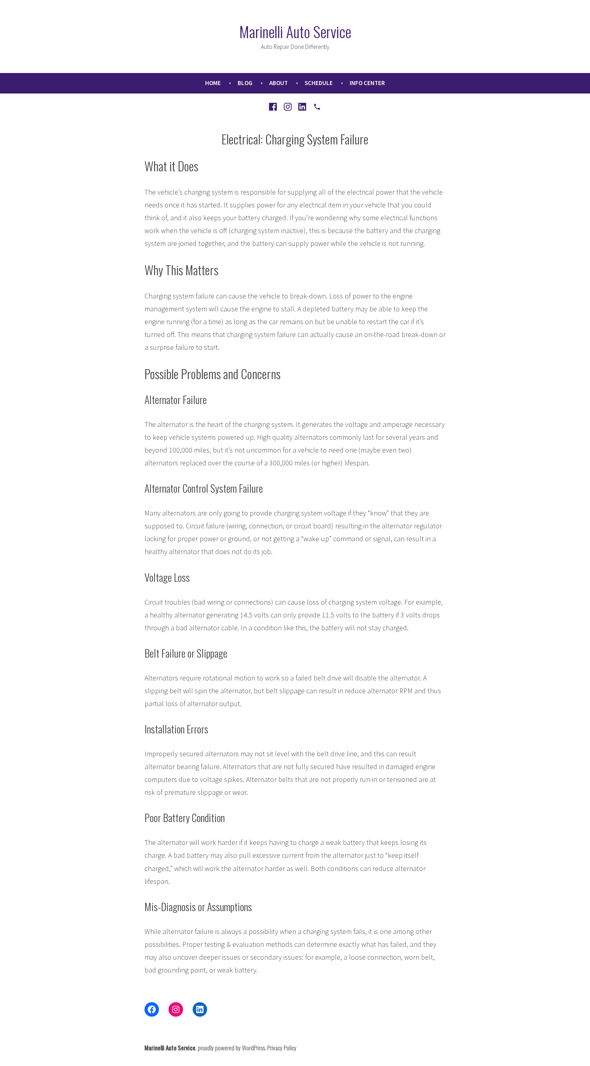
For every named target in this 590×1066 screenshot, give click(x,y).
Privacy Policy (282, 1047)
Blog (245, 83)
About (278, 83)
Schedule (319, 83)
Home (213, 83)
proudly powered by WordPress (231, 1047)
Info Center (367, 83)
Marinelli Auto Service (295, 31)
